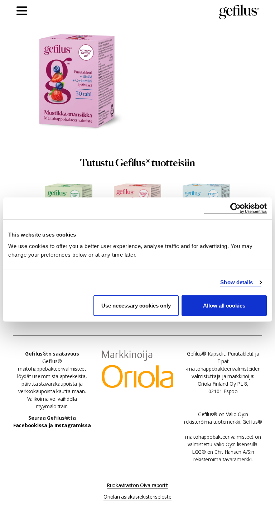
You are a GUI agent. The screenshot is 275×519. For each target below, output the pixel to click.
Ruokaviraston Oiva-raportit (137, 485)
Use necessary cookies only (136, 305)
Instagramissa (72, 425)
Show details (236, 282)
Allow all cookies (224, 305)
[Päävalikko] (23, 12)
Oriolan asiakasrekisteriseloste (137, 496)
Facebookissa (30, 425)
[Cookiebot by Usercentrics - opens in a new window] (235, 208)
